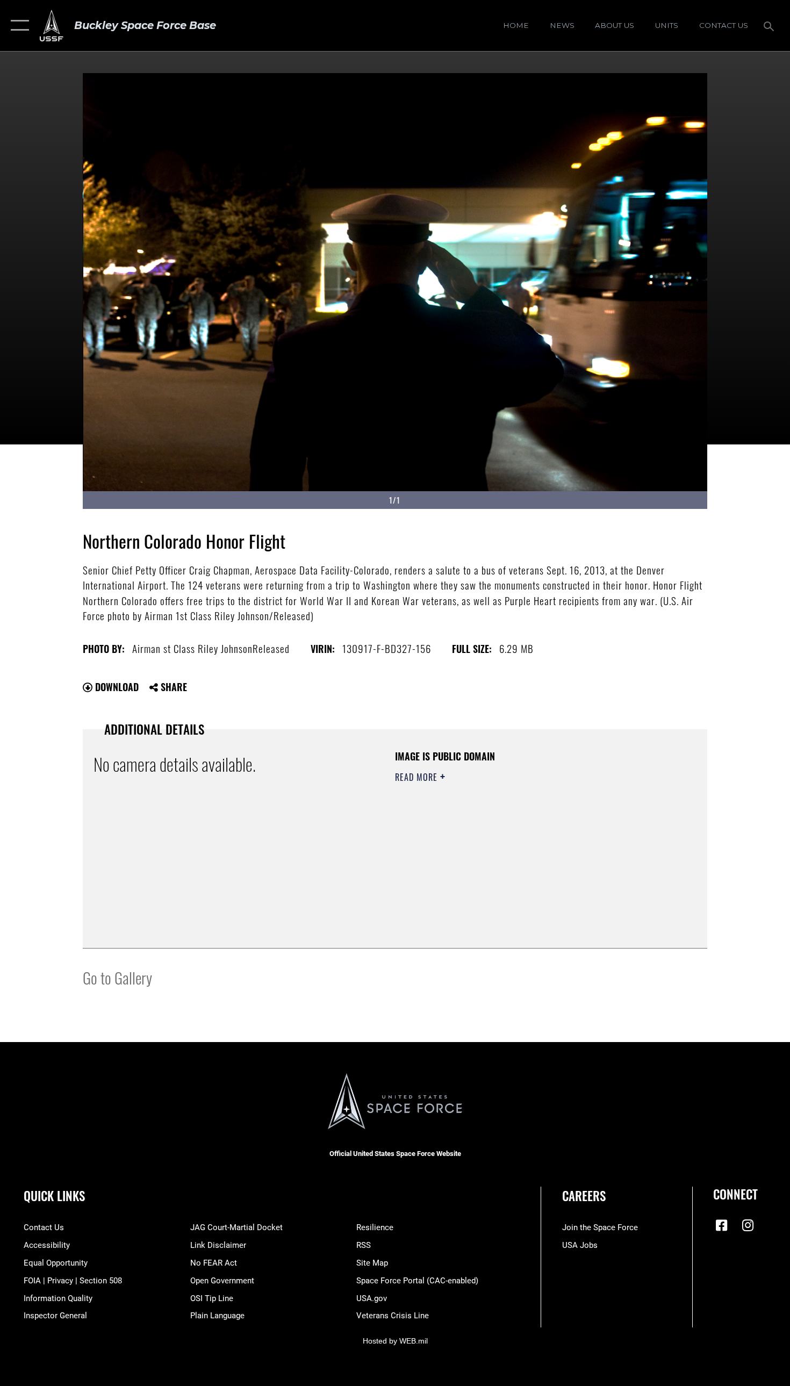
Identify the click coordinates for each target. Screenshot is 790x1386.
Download (115, 687)
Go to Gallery (117, 977)
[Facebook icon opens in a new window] (721, 1225)
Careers (584, 1196)
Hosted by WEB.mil (395, 1341)
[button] (17, 25)
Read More (417, 777)
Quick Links (54, 1196)
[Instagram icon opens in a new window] (748, 1225)
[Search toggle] (770, 25)
